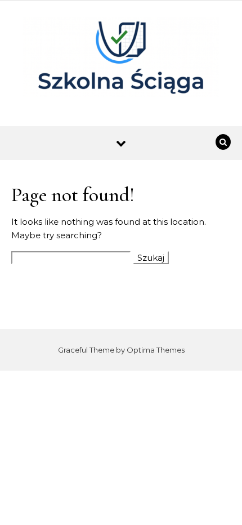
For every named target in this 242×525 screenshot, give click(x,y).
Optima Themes (156, 349)
